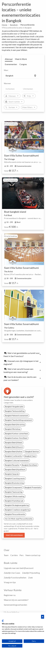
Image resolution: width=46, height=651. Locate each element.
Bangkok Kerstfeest (29, 465)
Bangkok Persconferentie (15, 514)
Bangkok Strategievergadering (17, 505)
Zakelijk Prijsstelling (31, 573)
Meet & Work (21, 59)
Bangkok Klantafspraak (14, 501)
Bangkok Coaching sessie (15, 478)
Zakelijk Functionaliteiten (15, 577)
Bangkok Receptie (12, 465)
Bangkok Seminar (32, 451)
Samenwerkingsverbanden (15, 605)
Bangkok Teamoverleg (13, 492)
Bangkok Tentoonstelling (14, 411)
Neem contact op (32, 555)
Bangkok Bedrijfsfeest (13, 442)
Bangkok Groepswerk (13, 487)
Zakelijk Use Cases (12, 573)
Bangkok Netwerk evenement (16, 415)
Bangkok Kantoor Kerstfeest (16, 438)
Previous (5, 137)
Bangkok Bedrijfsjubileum (15, 469)
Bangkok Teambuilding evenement (18, 420)
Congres (23, 64)
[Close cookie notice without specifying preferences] (42, 617)
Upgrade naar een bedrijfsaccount (18, 568)
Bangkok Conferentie (13, 456)
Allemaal (9, 59)
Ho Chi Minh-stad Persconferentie (18, 519)
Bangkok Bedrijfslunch (14, 447)
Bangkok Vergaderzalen (14, 406)
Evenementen (11, 64)
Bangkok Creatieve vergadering (17, 510)
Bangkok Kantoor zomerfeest (16, 433)
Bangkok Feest (30, 456)
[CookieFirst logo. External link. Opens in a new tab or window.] (3, 621)
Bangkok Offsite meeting (14, 496)
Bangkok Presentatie (33, 487)
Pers (22, 555)
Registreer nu (10, 595)
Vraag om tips (10, 582)
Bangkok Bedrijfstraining (15, 424)
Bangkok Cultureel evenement (17, 460)
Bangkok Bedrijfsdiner (14, 451)
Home (4, 24)
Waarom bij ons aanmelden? (16, 600)
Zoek (30, 577)
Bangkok (14, 24)
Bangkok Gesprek (12, 474)
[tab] (23, 354)
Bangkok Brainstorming (14, 483)
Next (40, 137)
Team (6, 555)
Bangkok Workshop (12, 429)
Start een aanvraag (14, 535)
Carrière (14, 555)
